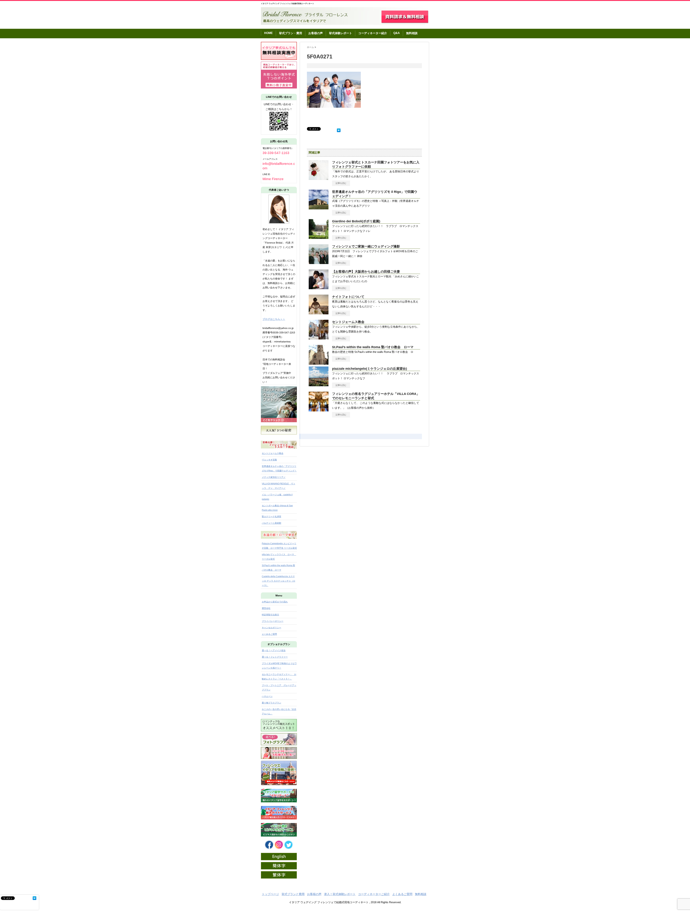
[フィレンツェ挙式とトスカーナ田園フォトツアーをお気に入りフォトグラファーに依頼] (318, 178)
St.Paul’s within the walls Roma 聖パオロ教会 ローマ (372, 347)
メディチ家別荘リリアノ (274, 477)
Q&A (396, 33)
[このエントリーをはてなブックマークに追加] (339, 129)
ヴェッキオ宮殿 (269, 460)
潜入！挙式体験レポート (340, 894)
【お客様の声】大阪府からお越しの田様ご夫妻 (366, 271)
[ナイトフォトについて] (318, 312)
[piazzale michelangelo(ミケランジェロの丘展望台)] (318, 384)
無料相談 (412, 33)
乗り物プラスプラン (271, 703)
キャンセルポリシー (271, 627)
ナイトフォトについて (348, 297)
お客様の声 (315, 33)
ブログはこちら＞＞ (274, 319)
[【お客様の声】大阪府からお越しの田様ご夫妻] (318, 287)
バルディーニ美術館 (271, 523)
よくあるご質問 (269, 634)
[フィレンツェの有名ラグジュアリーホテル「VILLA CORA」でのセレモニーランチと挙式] (318, 410)
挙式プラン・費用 (290, 33)
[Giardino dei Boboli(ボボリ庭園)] (318, 237)
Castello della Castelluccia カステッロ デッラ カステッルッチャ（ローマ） (278, 581)
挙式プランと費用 (293, 894)
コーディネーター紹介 (372, 33)
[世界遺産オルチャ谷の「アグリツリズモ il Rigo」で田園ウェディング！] (318, 208)
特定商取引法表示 (270, 614)
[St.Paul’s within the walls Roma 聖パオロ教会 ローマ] (318, 363)
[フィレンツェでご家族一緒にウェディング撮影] (318, 262)
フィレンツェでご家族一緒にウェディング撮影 (366, 246)
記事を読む (341, 183)
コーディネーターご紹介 (374, 894)
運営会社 (266, 608)
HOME (268, 33)
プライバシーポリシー (272, 621)
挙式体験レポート (340, 33)
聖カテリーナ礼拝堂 (271, 516)
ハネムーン (267, 696)
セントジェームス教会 (348, 322)
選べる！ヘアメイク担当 (274, 650)
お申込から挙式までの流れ (275, 602)
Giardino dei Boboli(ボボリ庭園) (356, 221)
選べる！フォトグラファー (275, 657)
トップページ (270, 894)
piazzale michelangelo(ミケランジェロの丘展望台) (369, 368)
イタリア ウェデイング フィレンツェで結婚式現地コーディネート (287, 3)
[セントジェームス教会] (318, 338)
